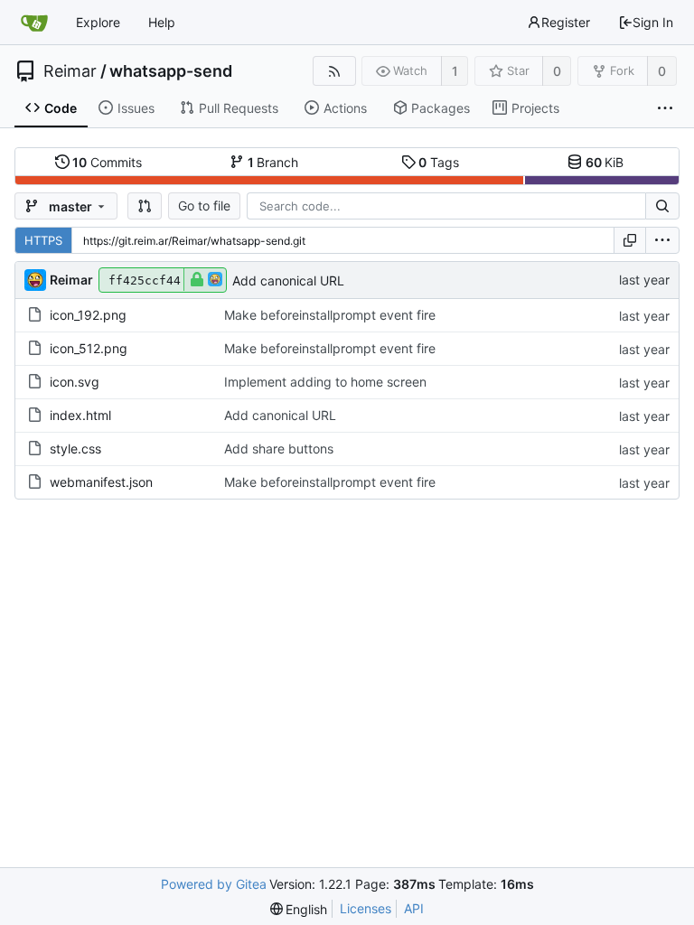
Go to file (204, 205)
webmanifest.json (101, 482)
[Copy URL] (630, 240)
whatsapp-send (170, 71)
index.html (80, 415)
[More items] (665, 108)
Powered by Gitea (214, 884)
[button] (144, 206)
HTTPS (43, 240)
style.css (75, 448)
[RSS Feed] (334, 71)
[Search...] (662, 206)
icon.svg (74, 381)
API (414, 908)
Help (161, 22)
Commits (107, 162)
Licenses (365, 908)
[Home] (34, 22)
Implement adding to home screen (325, 381)
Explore (98, 22)
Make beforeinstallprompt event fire (330, 314)
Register (565, 22)
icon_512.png (88, 348)
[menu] (662, 240)
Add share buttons (278, 448)
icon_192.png (88, 314)
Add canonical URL (288, 280)
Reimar (70, 71)
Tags (438, 162)
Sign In (653, 22)
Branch (273, 162)
